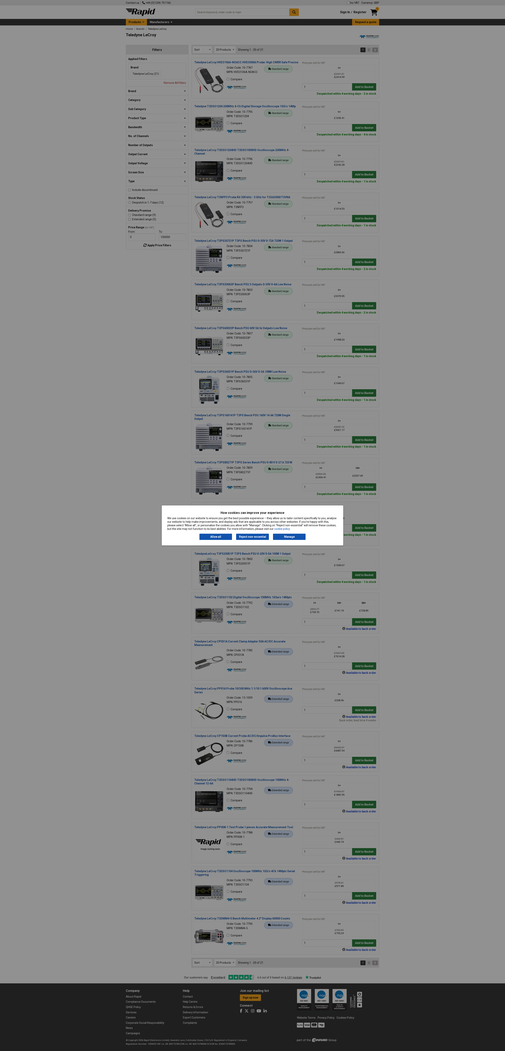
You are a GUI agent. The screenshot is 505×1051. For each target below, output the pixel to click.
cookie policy (282, 529)
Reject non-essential (252, 536)
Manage (289, 536)
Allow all (215, 536)
